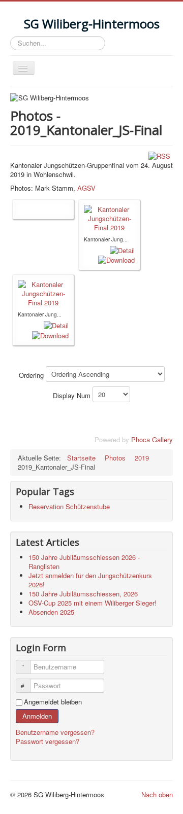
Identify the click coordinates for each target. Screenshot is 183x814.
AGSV (86, 188)
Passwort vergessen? (47, 741)
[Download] (116, 259)
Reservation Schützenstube (69, 506)
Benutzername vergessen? (55, 732)
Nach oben (157, 794)
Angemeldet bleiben (53, 701)
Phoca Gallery (152, 439)
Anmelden (37, 716)
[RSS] (159, 155)
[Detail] (122, 249)
